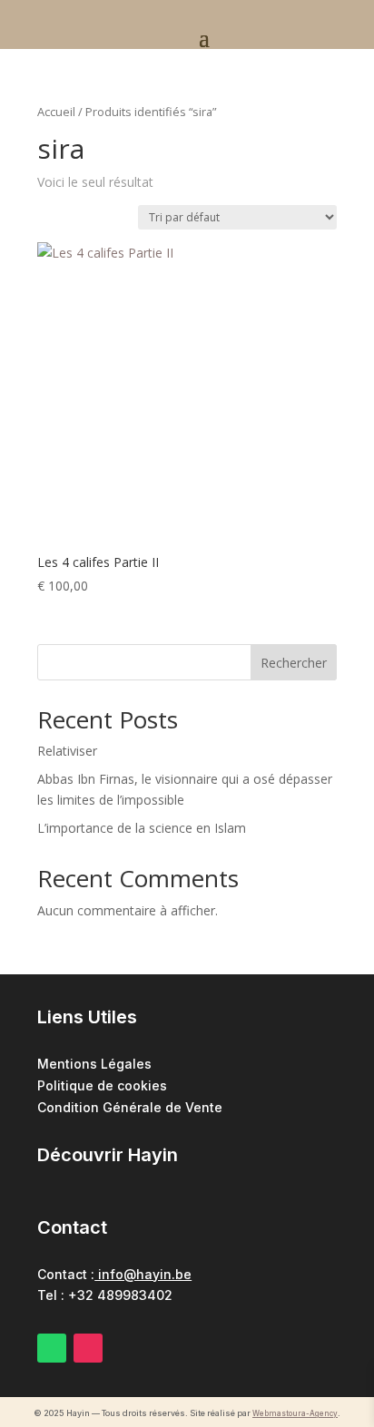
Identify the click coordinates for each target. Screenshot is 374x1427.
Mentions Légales (94, 1063)
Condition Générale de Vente (129, 1107)
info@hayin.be (143, 1274)
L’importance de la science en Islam (141, 827)
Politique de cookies (102, 1085)
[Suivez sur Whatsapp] (51, 1348)
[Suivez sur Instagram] (88, 1348)
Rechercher (294, 662)
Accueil (56, 111)
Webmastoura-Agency (295, 1413)
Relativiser (67, 750)
